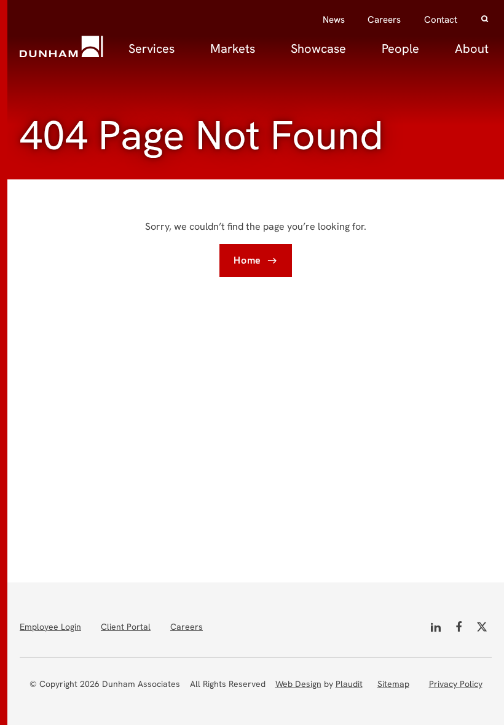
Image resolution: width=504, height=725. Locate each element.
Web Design (298, 683)
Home (247, 260)
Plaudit (349, 683)
